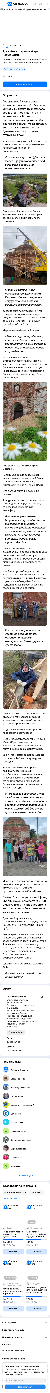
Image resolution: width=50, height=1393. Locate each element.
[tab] (15, 1192)
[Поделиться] (45, 45)
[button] (25, 1322)
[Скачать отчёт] (41, 1011)
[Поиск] (35, 4)
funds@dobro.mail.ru (15, 1350)
